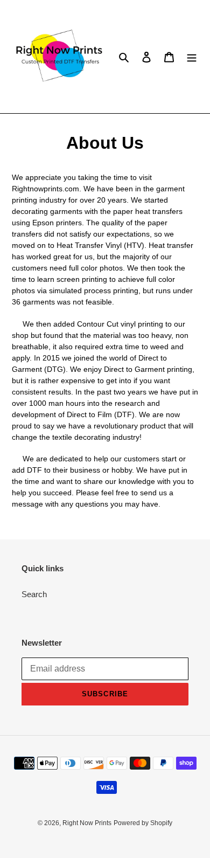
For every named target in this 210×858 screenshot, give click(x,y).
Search (34, 594)
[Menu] (191, 56)
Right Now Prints (86, 823)
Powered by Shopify (143, 823)
